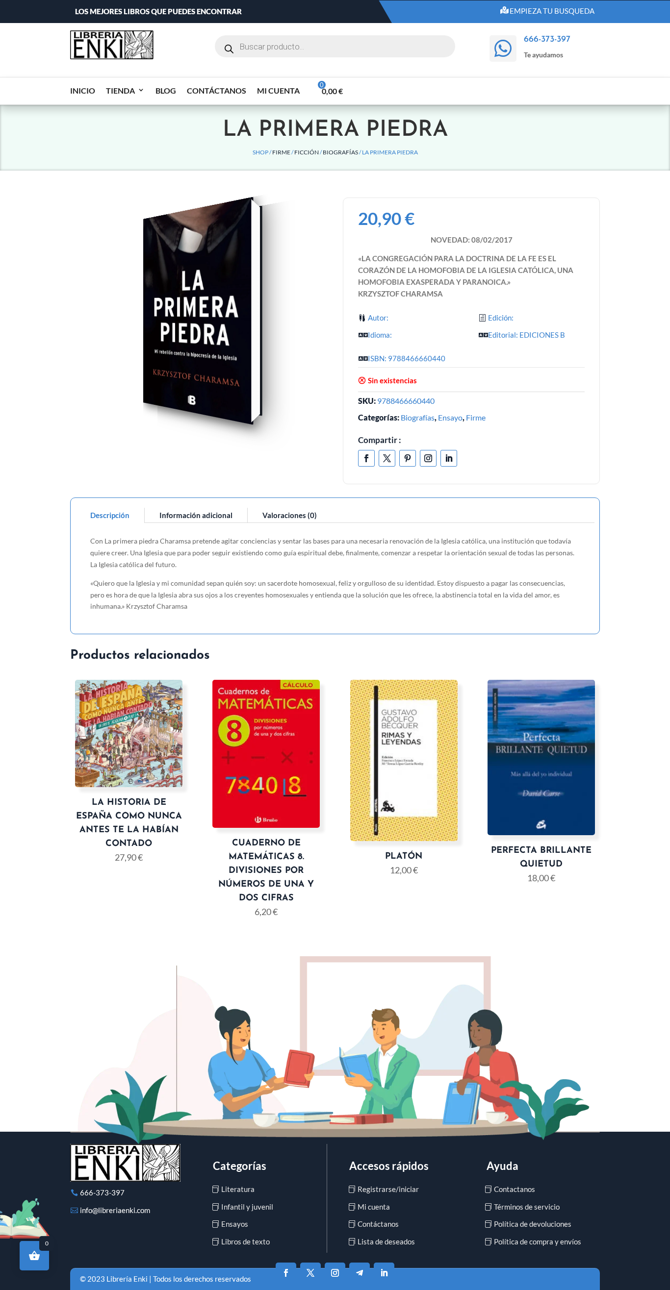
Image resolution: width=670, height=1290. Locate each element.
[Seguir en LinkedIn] (448, 458)
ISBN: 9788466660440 (406, 358)
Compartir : (379, 440)
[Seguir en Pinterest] (407, 458)
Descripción (109, 515)
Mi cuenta (278, 90)
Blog (165, 90)
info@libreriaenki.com (115, 1210)
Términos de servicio (527, 1206)
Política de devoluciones (532, 1223)
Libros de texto (245, 1241)
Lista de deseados (386, 1241)
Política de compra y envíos (537, 1241)
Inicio (82, 90)
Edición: (501, 317)
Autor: (378, 317)
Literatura (238, 1189)
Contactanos (514, 1189)
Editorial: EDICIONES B (526, 334)
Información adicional (195, 515)
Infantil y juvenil (247, 1206)
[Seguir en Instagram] (428, 458)
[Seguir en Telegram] (359, 1273)
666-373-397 (102, 1192)
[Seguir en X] (387, 458)
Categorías (239, 1165)
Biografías (340, 152)
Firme (281, 152)
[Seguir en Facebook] (366, 458)
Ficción (306, 152)
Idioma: (380, 334)
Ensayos (234, 1223)
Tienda (120, 90)
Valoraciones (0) (289, 515)
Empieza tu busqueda (552, 10)
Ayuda (502, 1165)
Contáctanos (216, 90)
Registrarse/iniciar (388, 1189)
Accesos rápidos (389, 1165)
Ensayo (450, 417)
